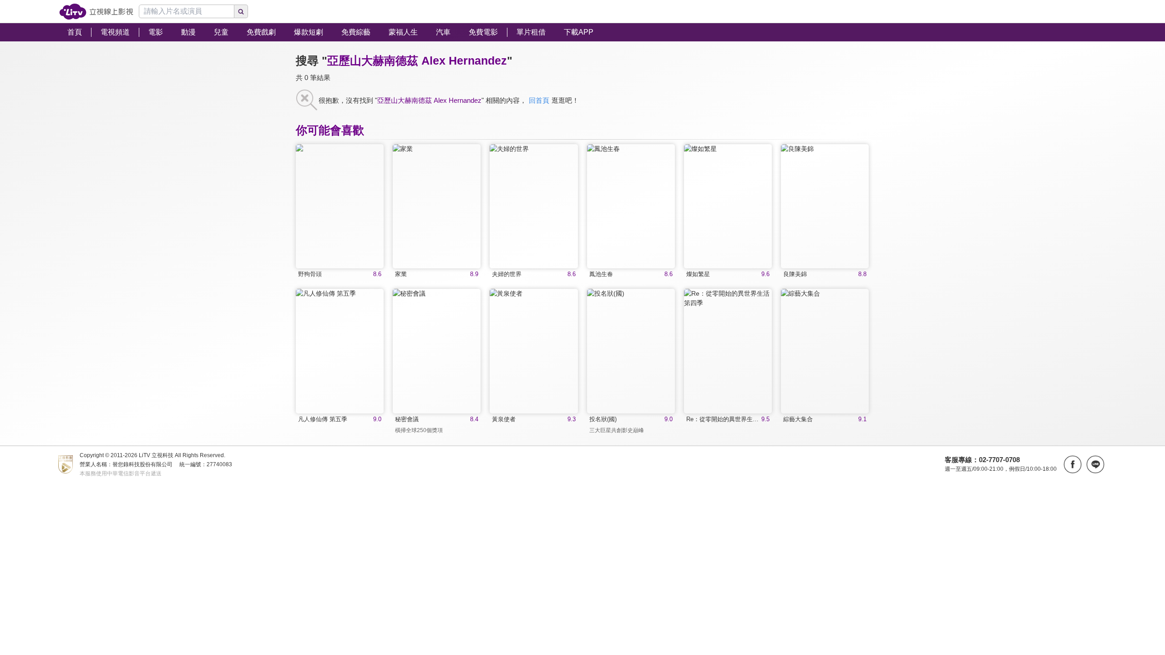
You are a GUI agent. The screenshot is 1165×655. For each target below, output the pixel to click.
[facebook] (1073, 464)
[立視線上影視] (96, 12)
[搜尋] (241, 11)
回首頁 (539, 100)
